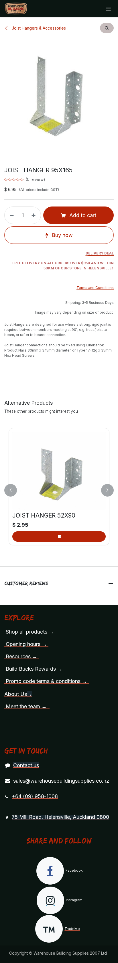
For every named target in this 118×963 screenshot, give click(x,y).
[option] (59, 490)
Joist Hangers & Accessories (38, 28)
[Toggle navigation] (108, 8)
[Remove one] (11, 215)
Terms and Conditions (95, 287)
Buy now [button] (61, 235)
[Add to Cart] (59, 536)
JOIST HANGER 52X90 (43, 515)
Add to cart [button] (82, 215)
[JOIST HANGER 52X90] (59, 471)
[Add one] (35, 215)
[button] (107, 28)
